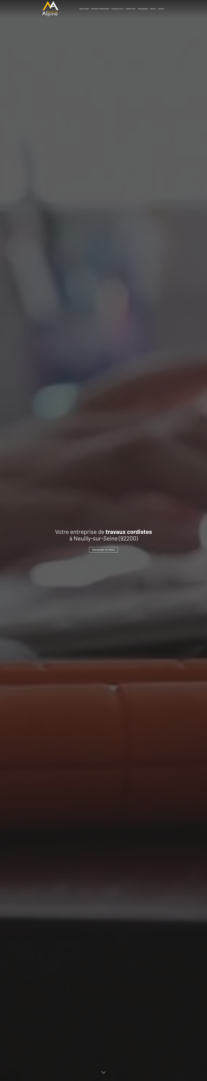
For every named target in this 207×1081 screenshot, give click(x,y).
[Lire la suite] (103, 1071)
